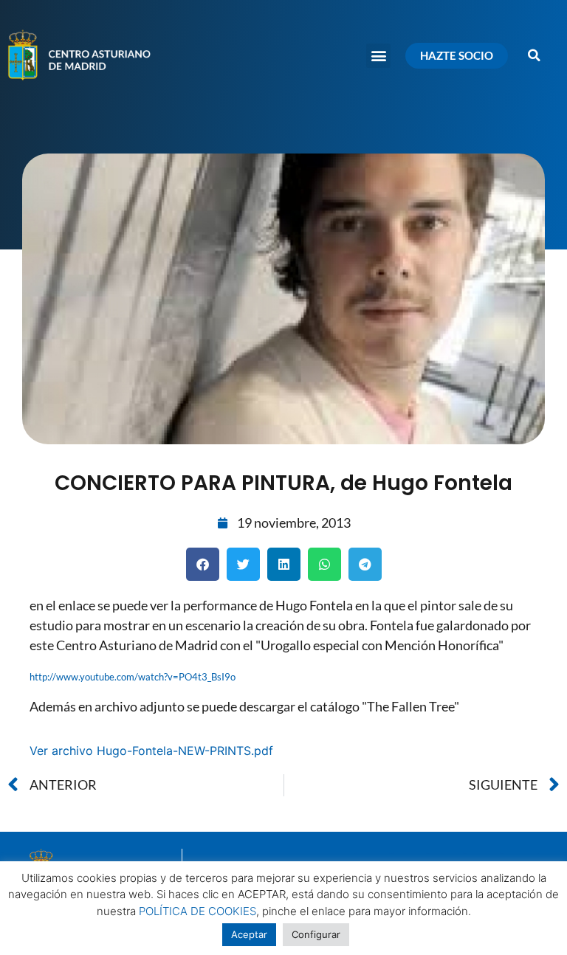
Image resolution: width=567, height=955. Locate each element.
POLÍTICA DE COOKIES (197, 911)
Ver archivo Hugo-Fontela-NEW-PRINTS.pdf (151, 750)
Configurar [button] (316, 934)
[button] (378, 56)
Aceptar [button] (249, 934)
